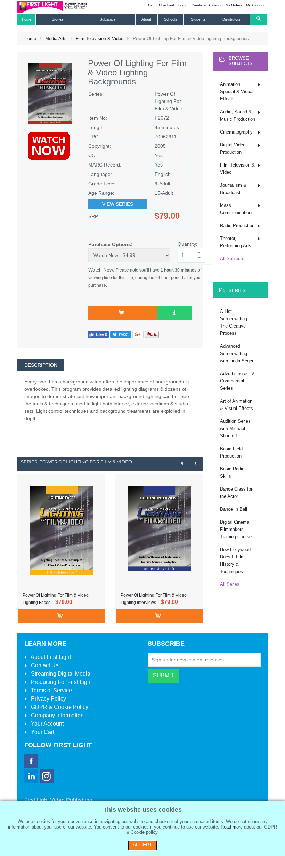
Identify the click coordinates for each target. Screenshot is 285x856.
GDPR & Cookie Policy (59, 707)
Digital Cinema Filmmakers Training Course (236, 529)
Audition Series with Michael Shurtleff (235, 428)
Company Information (57, 715)
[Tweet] (120, 334)
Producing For (61, 682)
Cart (151, 5)
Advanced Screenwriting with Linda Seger (236, 353)
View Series (117, 204)
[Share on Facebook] (98, 334)
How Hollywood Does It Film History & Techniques (235, 560)
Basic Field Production (231, 452)
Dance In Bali (233, 509)
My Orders (234, 5)
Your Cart (42, 732)
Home (30, 38)
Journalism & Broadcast (233, 189)
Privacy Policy (48, 699)
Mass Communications (237, 209)
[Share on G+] (138, 334)
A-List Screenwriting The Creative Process (233, 322)
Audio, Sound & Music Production (237, 115)
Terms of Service (51, 690)
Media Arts (56, 38)
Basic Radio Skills (232, 472)
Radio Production (237, 225)
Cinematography (236, 132)
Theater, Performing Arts (235, 242)
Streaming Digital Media (60, 674)
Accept (142, 844)
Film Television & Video (99, 38)
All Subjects (232, 258)
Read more (232, 827)
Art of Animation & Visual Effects (236, 404)
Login (182, 5)
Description (40, 365)
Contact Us (44, 665)
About (50, 657)
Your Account (47, 724)
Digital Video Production (232, 148)
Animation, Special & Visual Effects (236, 92)
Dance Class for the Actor (236, 492)
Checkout (166, 5)
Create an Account (206, 5)
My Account (255, 5)
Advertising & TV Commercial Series (237, 381)
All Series (229, 584)
